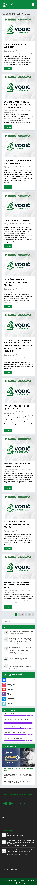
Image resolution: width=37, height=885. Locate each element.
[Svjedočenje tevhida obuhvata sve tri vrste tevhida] (18, 264)
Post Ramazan (21, 668)
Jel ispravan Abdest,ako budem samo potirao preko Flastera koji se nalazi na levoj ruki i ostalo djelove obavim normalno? (20, 650)
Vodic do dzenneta (12, 880)
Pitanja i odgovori (26, 50)
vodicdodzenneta (9, 50)
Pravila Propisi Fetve (23, 643)
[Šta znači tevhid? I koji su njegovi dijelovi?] (18, 390)
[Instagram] (8, 803)
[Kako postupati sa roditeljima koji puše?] (6, 632)
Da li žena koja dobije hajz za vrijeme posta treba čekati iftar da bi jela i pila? (21, 665)
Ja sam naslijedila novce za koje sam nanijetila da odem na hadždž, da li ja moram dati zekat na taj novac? (20, 640)
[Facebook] (4, 803)
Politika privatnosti (8, 818)
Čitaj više (8, 68)
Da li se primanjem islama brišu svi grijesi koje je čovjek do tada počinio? (18, 105)
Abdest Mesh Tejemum (14, 654)
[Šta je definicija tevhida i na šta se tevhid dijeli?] (18, 145)
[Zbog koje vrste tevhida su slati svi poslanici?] (18, 448)
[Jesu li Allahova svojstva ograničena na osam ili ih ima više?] (18, 566)
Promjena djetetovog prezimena (18, 658)
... (26, 615)
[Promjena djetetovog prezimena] (6, 659)
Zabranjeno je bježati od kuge (13, 727)
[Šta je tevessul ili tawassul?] (18, 204)
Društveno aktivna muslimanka (13, 738)
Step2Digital (30, 880)
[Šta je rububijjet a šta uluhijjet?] (18, 28)
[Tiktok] (24, 803)
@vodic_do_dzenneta (10, 869)
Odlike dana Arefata (10, 714)
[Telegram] (20, 803)
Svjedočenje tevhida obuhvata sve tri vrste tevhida (15, 282)
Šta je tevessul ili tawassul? (18, 220)
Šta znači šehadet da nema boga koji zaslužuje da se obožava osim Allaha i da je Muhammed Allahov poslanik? (18, 345)
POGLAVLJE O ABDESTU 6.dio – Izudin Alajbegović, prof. (18, 769)
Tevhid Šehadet (7, 51)
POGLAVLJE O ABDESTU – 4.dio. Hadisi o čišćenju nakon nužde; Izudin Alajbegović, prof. (18, 782)
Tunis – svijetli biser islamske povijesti (15, 732)
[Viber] (16, 803)
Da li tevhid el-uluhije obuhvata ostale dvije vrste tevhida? (18, 524)
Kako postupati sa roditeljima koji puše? (21, 631)
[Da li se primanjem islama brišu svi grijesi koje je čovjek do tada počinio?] (18, 86)
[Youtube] (12, 803)
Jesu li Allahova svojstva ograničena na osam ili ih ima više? (17, 585)
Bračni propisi (12, 633)
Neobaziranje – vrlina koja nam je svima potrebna (16, 720)
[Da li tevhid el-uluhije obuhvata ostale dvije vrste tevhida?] (18, 506)
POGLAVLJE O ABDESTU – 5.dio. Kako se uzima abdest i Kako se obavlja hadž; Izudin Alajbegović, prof (18, 775)
